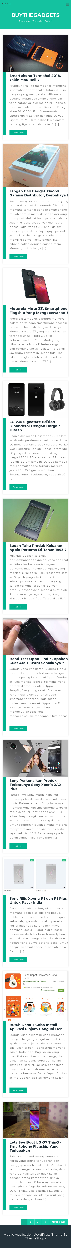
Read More (18, 132)
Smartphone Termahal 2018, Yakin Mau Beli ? (35, 78)
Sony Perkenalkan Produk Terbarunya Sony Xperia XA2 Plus (35, 785)
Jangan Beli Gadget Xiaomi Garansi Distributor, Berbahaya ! (38, 193)
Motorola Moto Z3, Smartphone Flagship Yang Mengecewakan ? (38, 311)
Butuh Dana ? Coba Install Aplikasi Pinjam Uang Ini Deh (36, 1027)
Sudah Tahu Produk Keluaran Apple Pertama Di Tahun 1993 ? (38, 548)
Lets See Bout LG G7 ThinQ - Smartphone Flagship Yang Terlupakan (35, 1146)
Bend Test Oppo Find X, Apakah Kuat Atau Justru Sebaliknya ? (38, 661)
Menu (6, 4)
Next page (58, 1222)
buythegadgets (35, 15)
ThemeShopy (35, 1238)
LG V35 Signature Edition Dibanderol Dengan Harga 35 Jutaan (36, 426)
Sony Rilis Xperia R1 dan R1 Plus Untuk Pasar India (38, 900)
